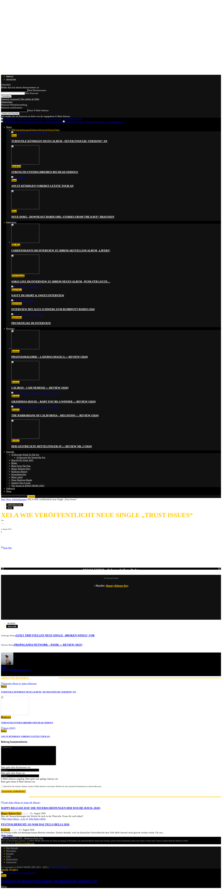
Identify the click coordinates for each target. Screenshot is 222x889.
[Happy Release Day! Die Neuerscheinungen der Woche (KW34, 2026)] (20, 802)
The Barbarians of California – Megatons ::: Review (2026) (55, 415)
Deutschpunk (18, 276)
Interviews (11, 222)
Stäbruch (10, 488)
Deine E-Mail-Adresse (38, 110)
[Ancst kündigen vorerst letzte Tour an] (18, 177)
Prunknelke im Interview (31, 323)
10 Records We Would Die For (30, 457)
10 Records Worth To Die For (25, 454)
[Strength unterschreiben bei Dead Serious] (25, 163)
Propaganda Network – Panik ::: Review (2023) (48, 644)
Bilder (14, 463)
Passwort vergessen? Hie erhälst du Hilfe (20, 99)
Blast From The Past (20, 466)
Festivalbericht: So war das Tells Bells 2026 (35, 824)
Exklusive (34, 130)
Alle (13, 130)
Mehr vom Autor (43, 677)
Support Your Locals (20, 483)
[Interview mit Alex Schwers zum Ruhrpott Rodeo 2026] (22, 301)
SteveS (14, 829)
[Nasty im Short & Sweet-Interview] (25, 287)
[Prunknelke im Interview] (27, 314)
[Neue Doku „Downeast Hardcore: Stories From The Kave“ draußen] (25, 208)
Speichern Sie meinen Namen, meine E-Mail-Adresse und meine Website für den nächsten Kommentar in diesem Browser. (53, 786)
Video (57, 130)
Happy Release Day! (21, 468)
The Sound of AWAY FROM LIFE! (27, 485)
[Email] (12, 537)
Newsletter (11, 79)
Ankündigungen (22, 130)
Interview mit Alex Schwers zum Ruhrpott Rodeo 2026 (53, 309)
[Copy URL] (36, 537)
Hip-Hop (15, 245)
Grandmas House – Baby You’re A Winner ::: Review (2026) (53, 401)
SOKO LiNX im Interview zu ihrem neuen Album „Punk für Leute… (60, 281)
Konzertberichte (18, 474)
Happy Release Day (117, 585)
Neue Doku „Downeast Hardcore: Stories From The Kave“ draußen (62, 216)
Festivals (43, 130)
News (9, 127)
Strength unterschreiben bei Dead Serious (44, 172)
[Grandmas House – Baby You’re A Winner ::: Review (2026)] (35, 393)
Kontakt (10, 853)
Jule (2, 523)
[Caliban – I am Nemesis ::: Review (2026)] (25, 379)
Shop (8, 491)
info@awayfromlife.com (24, 843)
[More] (45, 537)
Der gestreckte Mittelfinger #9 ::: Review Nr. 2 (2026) (51, 446)
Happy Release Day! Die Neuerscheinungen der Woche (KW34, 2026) (50, 807)
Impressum (11, 862)
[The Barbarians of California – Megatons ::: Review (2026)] (34, 407)
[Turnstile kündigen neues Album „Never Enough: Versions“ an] (29, 132)
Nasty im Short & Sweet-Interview (37, 295)
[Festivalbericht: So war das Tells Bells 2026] (23, 819)
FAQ (8, 856)
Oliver (4, 886)
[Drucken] (28, 537)
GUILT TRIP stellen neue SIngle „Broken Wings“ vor (55, 635)
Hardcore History (19, 471)
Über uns (9, 76)
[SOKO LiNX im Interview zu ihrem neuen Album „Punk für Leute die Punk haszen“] (25, 273)
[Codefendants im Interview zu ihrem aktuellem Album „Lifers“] (25, 242)
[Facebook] (5, 537)
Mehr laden (7, 835)
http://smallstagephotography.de (16, 670)
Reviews (10, 328)
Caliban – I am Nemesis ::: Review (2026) (39, 387)
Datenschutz (6, 102)
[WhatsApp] (20, 537)
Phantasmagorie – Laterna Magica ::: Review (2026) (49, 356)
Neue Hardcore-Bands (21, 480)
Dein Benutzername (37, 90)
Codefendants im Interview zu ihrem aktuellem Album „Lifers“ (60, 250)
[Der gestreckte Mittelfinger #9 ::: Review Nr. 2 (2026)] (25, 438)
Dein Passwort (31, 93)
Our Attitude (12, 848)
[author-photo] (7, 664)
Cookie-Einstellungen (59, 867)
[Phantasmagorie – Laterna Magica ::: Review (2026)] (25, 348)
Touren (51, 130)
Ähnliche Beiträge (15, 677)
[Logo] (32, 122)
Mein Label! (17, 477)
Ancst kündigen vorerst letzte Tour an (42, 185)
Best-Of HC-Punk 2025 (22, 460)
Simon (25, 813)
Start (3, 499)
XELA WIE (12, 626)
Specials (10, 451)
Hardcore (16, 166)
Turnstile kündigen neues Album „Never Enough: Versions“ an (59, 141)
